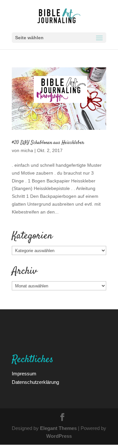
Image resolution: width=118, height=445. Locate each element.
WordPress (59, 436)
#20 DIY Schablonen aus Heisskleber (48, 142)
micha (27, 150)
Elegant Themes (58, 428)
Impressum (24, 373)
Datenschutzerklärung (35, 382)
